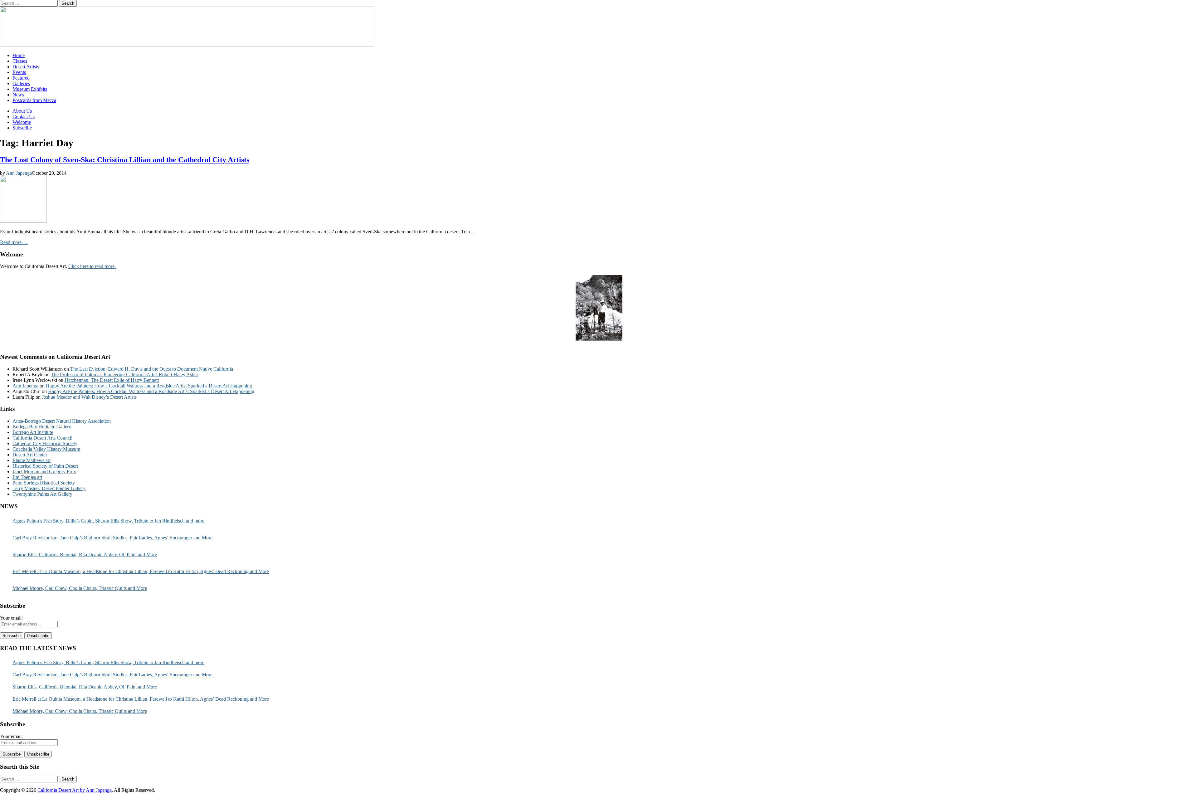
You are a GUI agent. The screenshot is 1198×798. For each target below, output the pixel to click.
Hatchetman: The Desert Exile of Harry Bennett (112, 380)
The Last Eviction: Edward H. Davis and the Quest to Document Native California (151, 369)
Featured (21, 77)
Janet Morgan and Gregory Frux (44, 471)
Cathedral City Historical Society (44, 443)
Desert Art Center (29, 454)
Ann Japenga (19, 173)
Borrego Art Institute (32, 432)
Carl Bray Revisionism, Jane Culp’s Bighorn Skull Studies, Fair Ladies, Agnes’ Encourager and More (112, 537)
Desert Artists (25, 66)
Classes (19, 61)
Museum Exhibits (29, 89)
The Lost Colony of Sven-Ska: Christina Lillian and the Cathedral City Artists (124, 160)
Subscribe (22, 127)
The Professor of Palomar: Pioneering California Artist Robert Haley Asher (124, 374)
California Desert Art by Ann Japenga (74, 790)
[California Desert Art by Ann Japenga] (187, 44)
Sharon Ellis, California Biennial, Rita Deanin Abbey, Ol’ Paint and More (84, 554)
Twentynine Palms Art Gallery (42, 494)
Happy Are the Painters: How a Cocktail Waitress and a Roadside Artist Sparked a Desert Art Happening (149, 385)
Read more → (14, 242)
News (18, 94)
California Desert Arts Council (42, 437)
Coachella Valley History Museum (46, 449)
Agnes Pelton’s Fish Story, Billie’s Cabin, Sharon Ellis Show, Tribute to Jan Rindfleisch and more (108, 520)
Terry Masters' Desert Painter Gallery (48, 488)
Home (18, 55)
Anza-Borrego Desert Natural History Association (61, 421)
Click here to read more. (92, 266)
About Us (22, 111)
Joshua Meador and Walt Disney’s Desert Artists (89, 397)
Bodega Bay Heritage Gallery (41, 426)
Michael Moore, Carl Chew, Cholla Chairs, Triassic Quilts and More (79, 588)
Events (19, 72)
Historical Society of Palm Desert (45, 466)
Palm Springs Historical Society (43, 482)
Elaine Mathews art (31, 460)
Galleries (21, 83)
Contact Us (23, 116)
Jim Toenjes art (27, 477)
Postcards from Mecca (34, 100)
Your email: (11, 617)
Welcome (21, 122)
